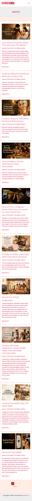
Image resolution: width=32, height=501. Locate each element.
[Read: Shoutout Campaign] (16, 441)
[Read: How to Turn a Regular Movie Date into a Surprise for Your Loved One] (16, 196)
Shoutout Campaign (12, 452)
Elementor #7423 (10, 297)
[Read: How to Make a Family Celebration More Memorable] (16, 150)
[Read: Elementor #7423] (16, 286)
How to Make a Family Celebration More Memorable (12, 164)
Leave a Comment (7, 48)
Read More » (6, 67)
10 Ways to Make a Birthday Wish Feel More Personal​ (15, 255)
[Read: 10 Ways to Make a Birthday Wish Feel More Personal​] (16, 243)
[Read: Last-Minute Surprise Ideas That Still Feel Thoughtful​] (16, 31)
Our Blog (17, 48)
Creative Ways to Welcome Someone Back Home (15, 119)
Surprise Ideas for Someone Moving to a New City (15, 74)
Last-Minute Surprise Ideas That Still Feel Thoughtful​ (15, 43)
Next (16, 486)
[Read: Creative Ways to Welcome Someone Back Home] (16, 107)
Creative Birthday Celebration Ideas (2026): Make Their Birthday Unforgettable (14, 349)
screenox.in (25, 495)
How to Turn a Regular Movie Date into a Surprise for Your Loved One (15, 209)
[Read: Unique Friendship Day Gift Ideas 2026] (16, 392)
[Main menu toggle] (28, 3)
